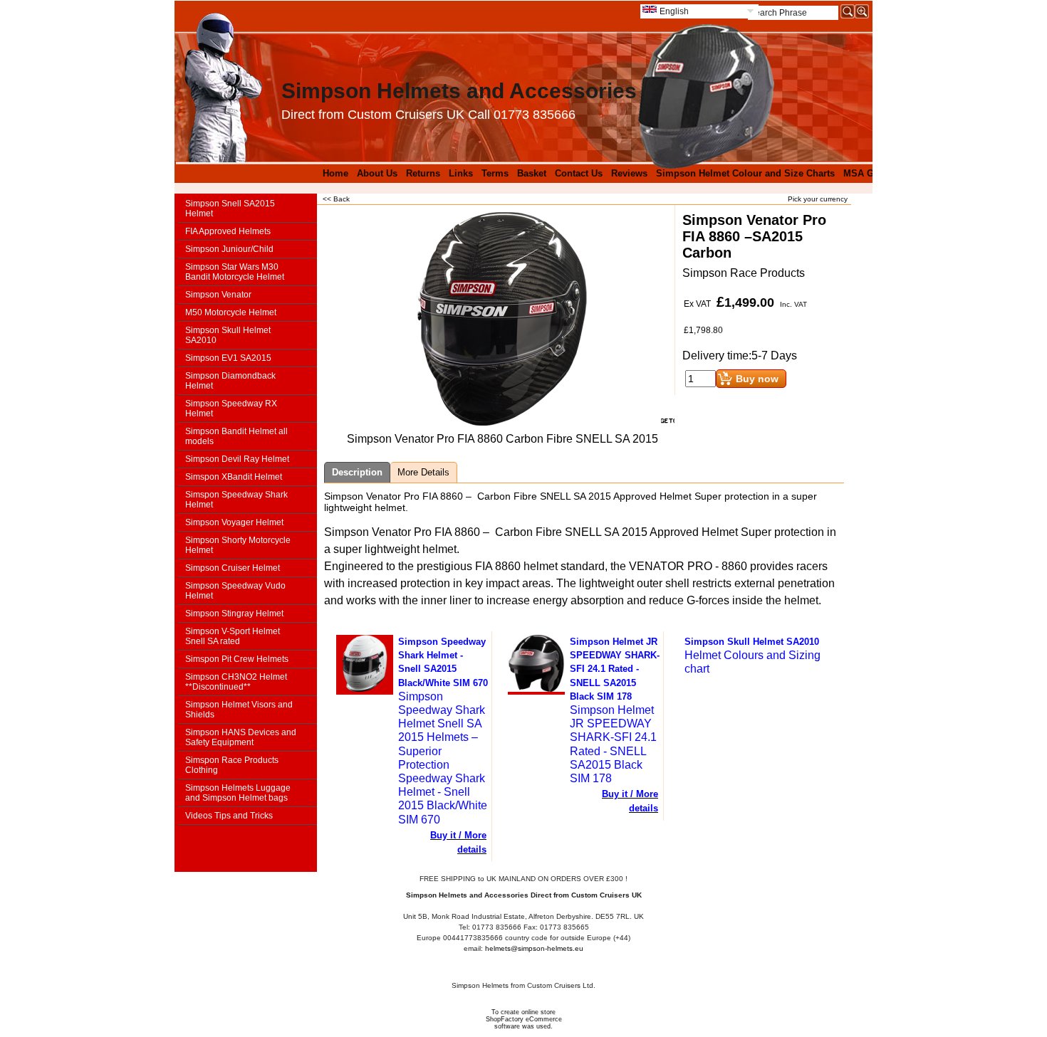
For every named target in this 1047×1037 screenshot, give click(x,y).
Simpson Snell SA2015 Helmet (230, 209)
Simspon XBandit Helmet (233, 477)
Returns (423, 173)
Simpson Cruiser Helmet (232, 568)
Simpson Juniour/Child (229, 249)
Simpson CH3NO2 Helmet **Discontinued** (236, 682)
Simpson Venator (218, 295)
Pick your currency (818, 199)
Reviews (629, 173)
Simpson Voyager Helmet (234, 522)
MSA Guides (870, 173)
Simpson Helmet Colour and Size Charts (745, 173)
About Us (377, 173)
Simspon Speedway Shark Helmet (236, 500)
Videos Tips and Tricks (229, 816)
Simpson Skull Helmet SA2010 (228, 335)
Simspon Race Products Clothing (231, 765)
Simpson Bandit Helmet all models (236, 436)
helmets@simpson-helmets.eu (534, 948)
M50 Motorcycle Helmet (230, 312)
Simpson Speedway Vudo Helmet (235, 591)
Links (461, 173)
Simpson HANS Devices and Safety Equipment (240, 737)
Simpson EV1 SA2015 (228, 358)
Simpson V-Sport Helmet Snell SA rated (232, 636)
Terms (495, 173)
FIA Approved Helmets (228, 231)
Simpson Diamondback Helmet (230, 381)
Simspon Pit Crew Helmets (236, 659)
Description (357, 472)
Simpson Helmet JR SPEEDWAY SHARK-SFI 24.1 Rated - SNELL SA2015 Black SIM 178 (615, 669)
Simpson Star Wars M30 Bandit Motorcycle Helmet (234, 272)
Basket (531, 173)
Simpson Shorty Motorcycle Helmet (238, 545)
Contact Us (579, 173)
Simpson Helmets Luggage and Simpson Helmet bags (238, 793)
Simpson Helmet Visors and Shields (239, 710)
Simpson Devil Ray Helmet (237, 459)
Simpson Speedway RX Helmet (231, 409)
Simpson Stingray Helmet (234, 613)
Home (335, 173)
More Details (423, 472)
